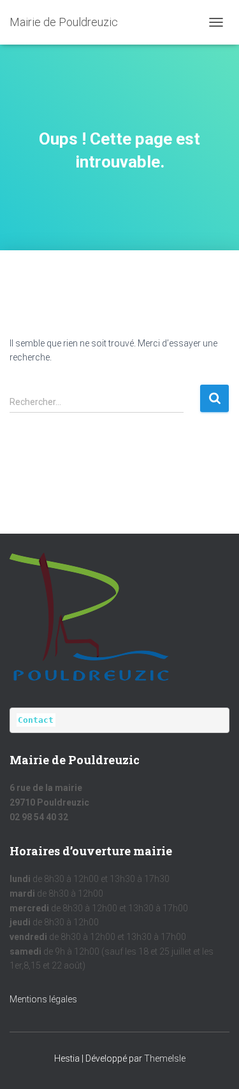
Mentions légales (43, 999)
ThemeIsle (164, 1058)
